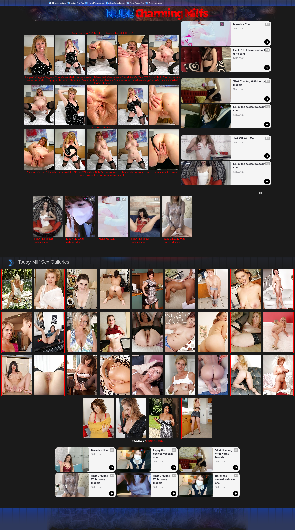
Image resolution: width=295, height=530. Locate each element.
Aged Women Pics (137, 3)
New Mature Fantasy (117, 3)
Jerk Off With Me (243, 138)
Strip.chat (238, 28)
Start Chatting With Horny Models (249, 83)
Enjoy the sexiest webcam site (249, 108)
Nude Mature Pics (156, 3)
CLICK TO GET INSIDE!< (102, 127)
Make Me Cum (242, 24)
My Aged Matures (59, 3)
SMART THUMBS (154, 441)
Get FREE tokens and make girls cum (250, 52)
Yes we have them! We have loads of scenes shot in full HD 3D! (102, 33)
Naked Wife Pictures (97, 3)
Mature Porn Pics (77, 3)
